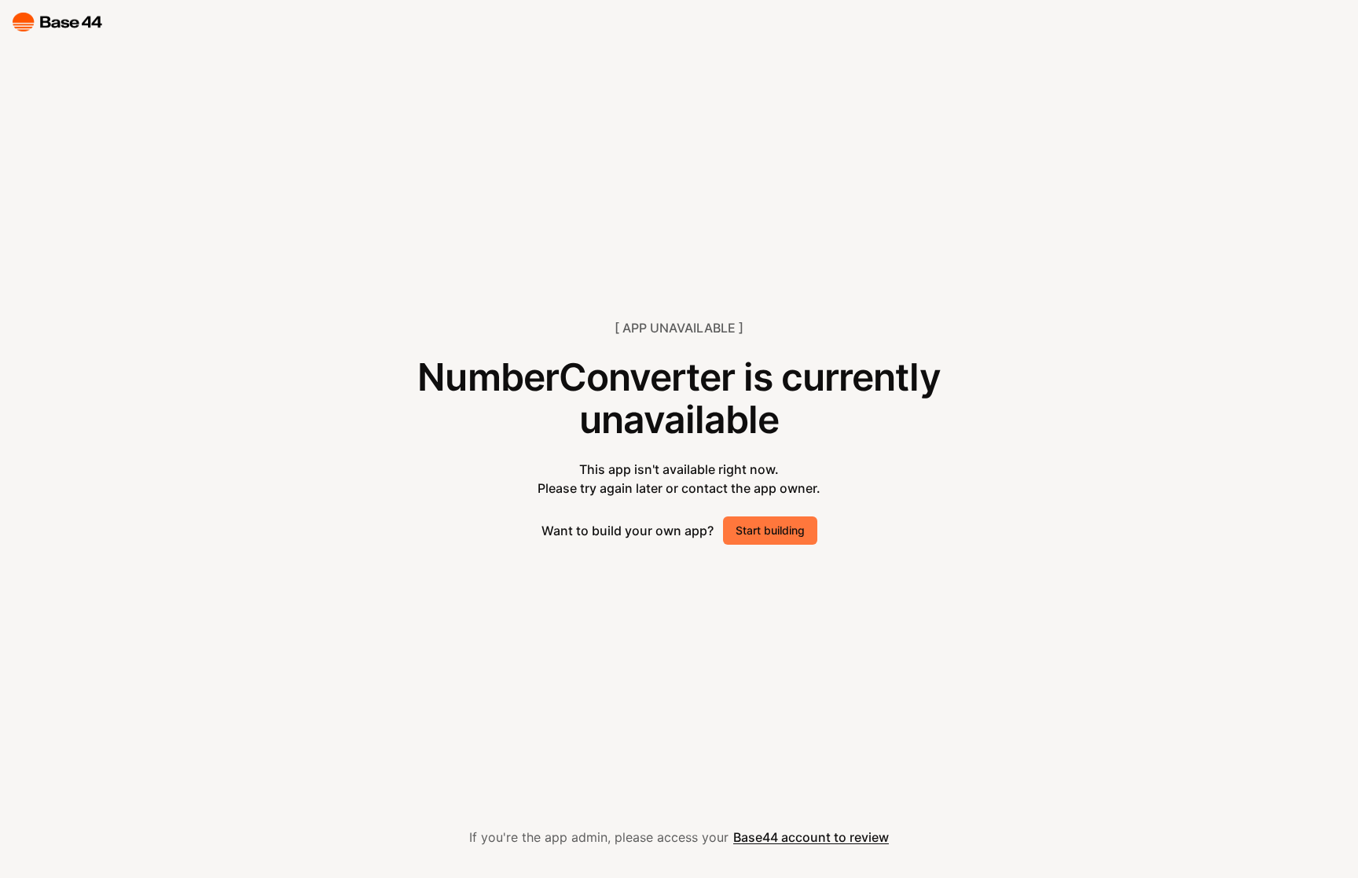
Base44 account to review (811, 837)
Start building (770, 530)
